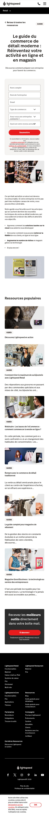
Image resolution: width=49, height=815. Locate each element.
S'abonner (24, 632)
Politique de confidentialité (24, 788)
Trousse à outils (10, 721)
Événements (30, 718)
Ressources (30, 692)
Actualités (29, 724)
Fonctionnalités (10, 669)
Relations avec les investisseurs (32, 731)
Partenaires (9, 712)
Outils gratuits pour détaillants (32, 700)
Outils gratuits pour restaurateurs (32, 705)
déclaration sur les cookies (15, 806)
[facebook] (8, 775)
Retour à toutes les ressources (16, 24)
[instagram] (22, 775)
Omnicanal (9, 684)
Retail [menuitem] (5, 10)
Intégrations (9, 718)
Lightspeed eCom (12, 692)
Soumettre (24, 132)
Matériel (8, 672)
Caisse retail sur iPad (12, 675)
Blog (26, 696)
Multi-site (8, 687)
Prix (6, 681)
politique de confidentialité (17, 146)
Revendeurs (9, 715)
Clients (27, 727)
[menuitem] (24, 10)
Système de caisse (12, 678)
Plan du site (24, 786)
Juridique (28, 736)
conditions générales (18, 142)
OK (35, 804)
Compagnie (29, 712)
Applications (9, 702)
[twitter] (15, 775)
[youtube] (42, 775)
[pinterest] (29, 775)
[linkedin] (36, 775)
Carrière (28, 721)
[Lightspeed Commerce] (10, 4)
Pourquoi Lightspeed (32, 715)
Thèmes (8, 705)
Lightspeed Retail (12, 666)
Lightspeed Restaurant (34, 666)
